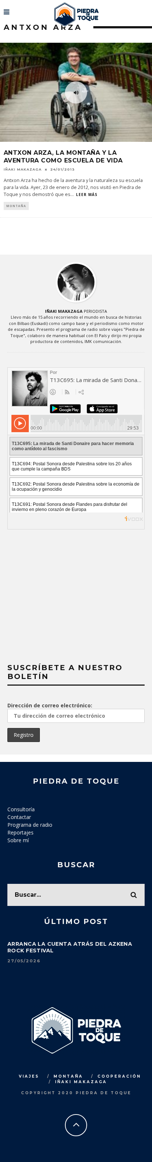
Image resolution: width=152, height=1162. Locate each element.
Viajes (29, 1076)
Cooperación (119, 1076)
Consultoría (21, 809)
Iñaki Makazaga (23, 169)
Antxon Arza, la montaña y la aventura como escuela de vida (63, 156)
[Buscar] (145, 9)
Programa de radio (29, 824)
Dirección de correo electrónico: (49, 705)
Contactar (19, 816)
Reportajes (20, 832)
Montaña (16, 206)
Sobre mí (18, 840)
